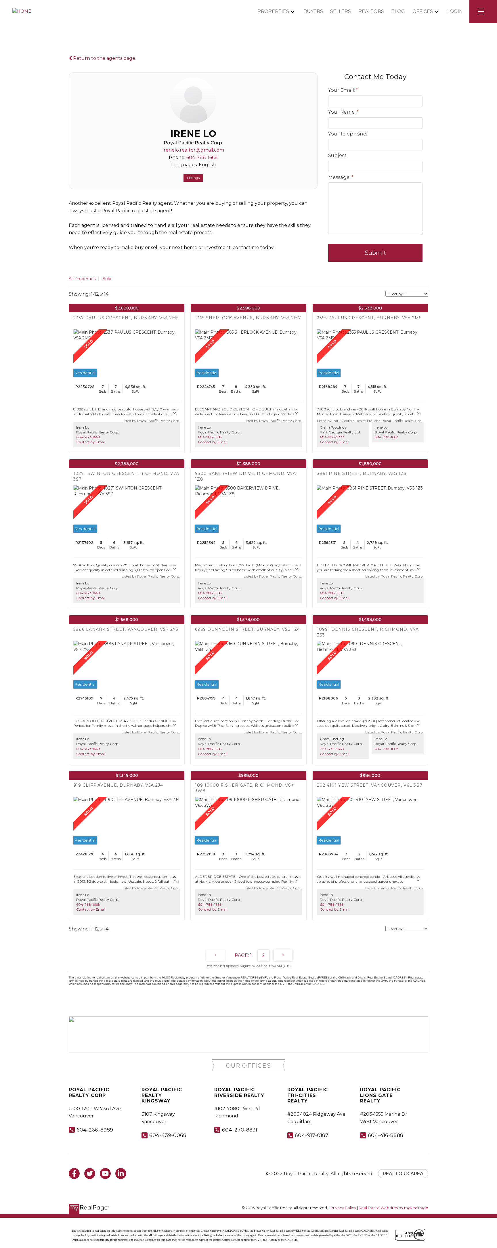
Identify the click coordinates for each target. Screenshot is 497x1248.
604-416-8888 (385, 1135)
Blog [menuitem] (398, 11)
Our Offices (248, 1065)
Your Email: (342, 90)
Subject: (337, 155)
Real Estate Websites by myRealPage (393, 1208)
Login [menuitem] (455, 11)
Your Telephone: (347, 134)
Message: (339, 177)
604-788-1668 (202, 157)
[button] (249, 1065)
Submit (375, 252)
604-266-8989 (95, 1130)
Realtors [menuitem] (371, 11)
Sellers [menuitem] (340, 11)
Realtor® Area (403, 1173)
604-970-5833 (332, 437)
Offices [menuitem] (422, 11)
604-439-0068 (167, 1135)
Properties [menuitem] (273, 11)
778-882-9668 (332, 749)
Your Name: (342, 112)
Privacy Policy (343, 1208)
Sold (107, 278)
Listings (193, 177)
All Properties (82, 278)
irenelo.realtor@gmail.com (193, 150)
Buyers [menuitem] (313, 11)
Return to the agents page (103, 58)
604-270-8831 (239, 1130)
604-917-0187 (311, 1135)
